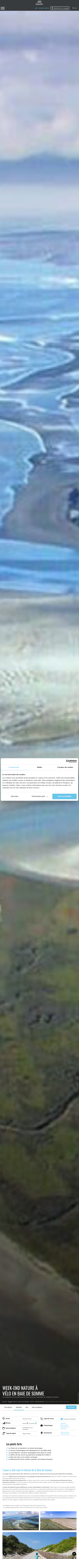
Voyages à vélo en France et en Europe (18, 1401)
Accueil (4, 1401)
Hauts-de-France (65, 1434)
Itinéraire (19, 1407)
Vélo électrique (65, 1426)
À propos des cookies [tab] (65, 767)
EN (76, 8)
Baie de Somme (39, 1401)
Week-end (63, 1428)
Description (8, 1407)
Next (74, 1554)
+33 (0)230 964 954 (43, 8)
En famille (63, 1423)
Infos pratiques (37, 1407)
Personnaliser (38, 796)
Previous (5, 1554)
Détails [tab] (39, 767)
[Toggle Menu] (3, 8)
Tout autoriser (64, 796)
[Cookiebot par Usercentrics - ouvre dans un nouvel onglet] (68, 761)
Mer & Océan (64, 1425)
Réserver (71, 1407)
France (32, 1401)
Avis (27, 1407)
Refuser (14, 796)
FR (73, 8)
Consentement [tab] (13, 767)
